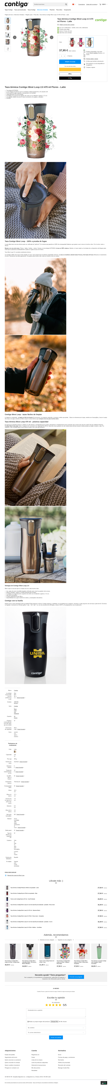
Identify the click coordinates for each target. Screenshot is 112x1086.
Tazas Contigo (31, 9)
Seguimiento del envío (11, 1057)
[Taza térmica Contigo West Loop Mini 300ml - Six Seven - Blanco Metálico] (30, 951)
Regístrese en (35, 1054)
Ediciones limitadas (42, 9)
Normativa (62, 1051)
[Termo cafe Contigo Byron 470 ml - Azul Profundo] (7, 899)
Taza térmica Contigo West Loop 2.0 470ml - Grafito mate (12, 961)
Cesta (33, 1057)
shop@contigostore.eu (19, 1076)
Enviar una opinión (56, 1037)
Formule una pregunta (76, 977)
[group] (33, 37)
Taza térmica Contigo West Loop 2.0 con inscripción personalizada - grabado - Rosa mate (32, 904)
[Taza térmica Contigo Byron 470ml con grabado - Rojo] (7, 893)
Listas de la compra (36, 1060)
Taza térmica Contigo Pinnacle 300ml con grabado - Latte (24, 887)
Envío (59, 1054)
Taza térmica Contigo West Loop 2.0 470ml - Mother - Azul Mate (26, 927)
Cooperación (67, 9)
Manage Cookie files (63, 1068)
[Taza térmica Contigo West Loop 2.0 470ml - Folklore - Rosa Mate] (65, 951)
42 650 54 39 (8, 1076)
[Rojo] (72, 42)
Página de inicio (9, 14)
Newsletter (34, 1070)
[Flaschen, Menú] (55, 10)
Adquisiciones (10, 1051)
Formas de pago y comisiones (66, 1057)
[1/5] (46, 1005)
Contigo (15, 690)
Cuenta (34, 1051)
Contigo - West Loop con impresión (15, 710)
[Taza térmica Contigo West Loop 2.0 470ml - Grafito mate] (13, 951)
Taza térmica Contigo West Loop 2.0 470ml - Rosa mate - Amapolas (27, 916)
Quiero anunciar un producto (13, 1060)
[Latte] (90, 42)
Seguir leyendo (20, 697)
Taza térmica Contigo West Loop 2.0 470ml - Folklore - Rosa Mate (63, 962)
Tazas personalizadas (20, 9)
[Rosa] (81, 42)
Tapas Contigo (9, 9)
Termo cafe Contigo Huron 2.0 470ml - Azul (46, 961)
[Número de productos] (62, 56)
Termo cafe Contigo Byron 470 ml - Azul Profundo (22, 899)
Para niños (59, 9)
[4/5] (56, 1005)
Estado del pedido (10, 1054)
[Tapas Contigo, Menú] (13, 10)
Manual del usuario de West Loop (15, 875)
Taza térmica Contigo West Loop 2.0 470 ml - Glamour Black (25, 910)
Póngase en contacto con (12, 1068)
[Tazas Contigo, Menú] (36, 10)
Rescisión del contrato (64, 1065)
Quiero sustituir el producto (12, 1065)
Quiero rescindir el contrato (12, 1062)
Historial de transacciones (38, 1065)
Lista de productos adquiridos (39, 1062)
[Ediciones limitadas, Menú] (48, 10)
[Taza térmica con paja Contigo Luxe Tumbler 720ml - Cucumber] (99, 951)
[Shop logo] (17, 4)
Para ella (36, 14)
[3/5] (53, 1005)
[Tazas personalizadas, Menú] (26, 10)
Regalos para (29, 14)
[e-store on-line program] (104, 1083)
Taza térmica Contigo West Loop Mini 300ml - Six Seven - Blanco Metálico (29, 962)
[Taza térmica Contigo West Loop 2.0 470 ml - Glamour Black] (7, 910)
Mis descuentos (35, 1068)
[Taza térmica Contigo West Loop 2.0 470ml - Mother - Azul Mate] (7, 927)
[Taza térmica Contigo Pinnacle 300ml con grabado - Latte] (7, 887)
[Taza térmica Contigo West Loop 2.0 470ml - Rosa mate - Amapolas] (7, 916)
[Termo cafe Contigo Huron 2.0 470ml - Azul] (47, 951)
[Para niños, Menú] (63, 10)
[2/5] (50, 1005)
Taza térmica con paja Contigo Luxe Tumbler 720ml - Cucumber (98, 962)
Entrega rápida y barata (92, 58)
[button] (14, 37)
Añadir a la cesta (70, 61)
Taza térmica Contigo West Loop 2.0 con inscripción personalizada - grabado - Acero (31, 921)
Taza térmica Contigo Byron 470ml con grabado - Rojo (23, 893)
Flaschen (52, 9)
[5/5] (60, 1005)
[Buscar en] (66, 4)
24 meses (15, 717)
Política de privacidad (64, 1062)
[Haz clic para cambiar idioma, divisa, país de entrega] (74, 4)
